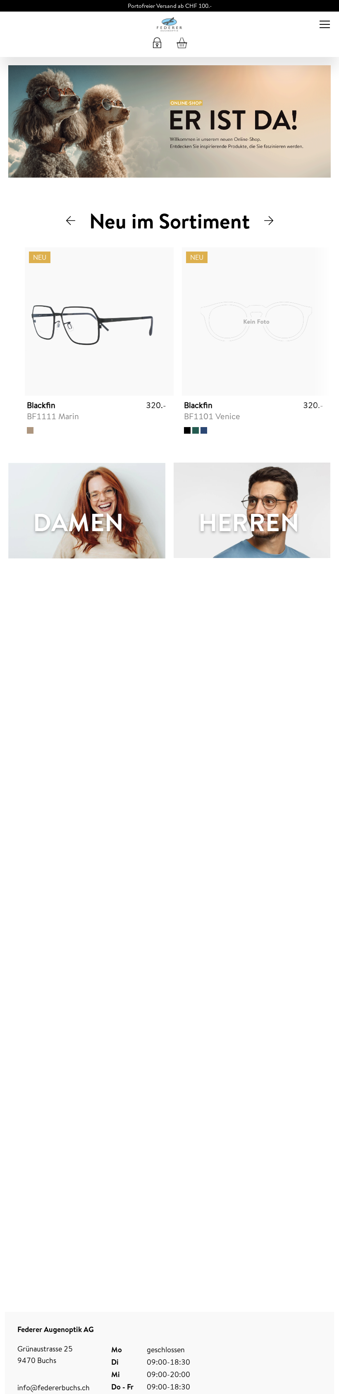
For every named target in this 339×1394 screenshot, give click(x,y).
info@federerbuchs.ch (53, 1387)
